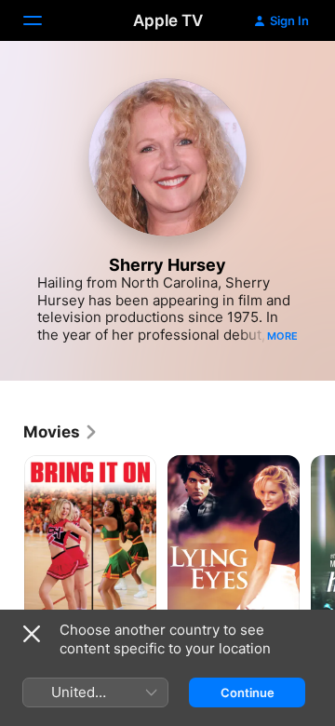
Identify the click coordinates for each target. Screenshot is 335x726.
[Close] (31, 633)
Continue (248, 692)
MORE (282, 336)
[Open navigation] (43, 20)
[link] (61, 432)
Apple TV (168, 20)
